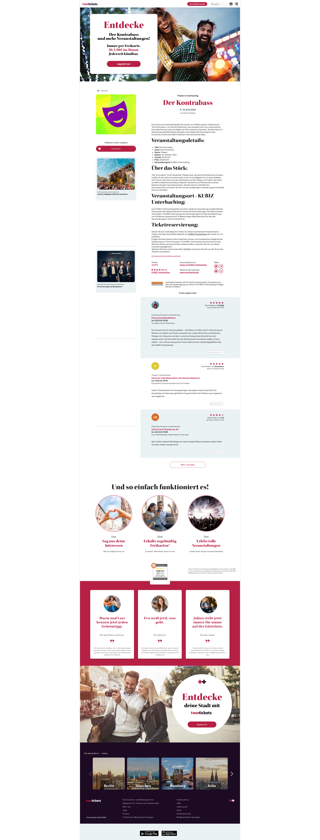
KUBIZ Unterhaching (197, 234)
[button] (212, 4)
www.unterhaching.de (189, 272)
